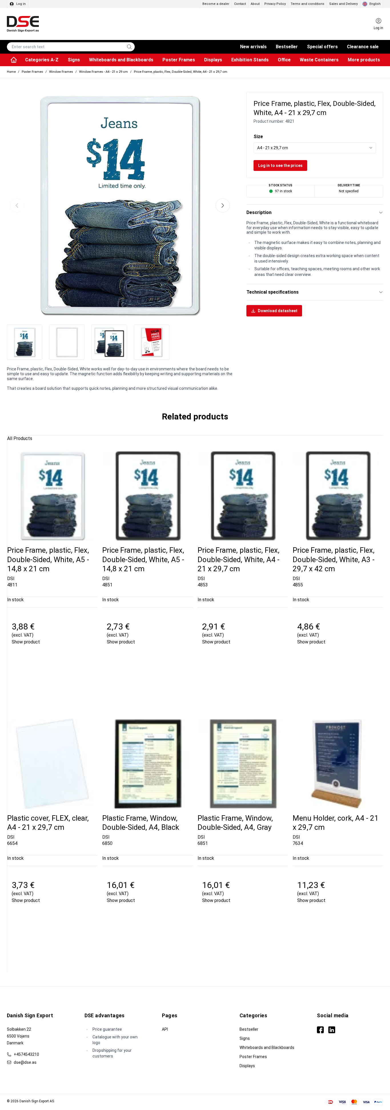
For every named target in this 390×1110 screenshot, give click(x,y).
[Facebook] (320, 1029)
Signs (245, 1038)
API (165, 1029)
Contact (240, 4)
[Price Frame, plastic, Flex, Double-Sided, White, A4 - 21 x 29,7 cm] (243, 496)
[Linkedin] (331, 1029)
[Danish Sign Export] (23, 24)
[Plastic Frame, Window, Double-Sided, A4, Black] (147, 764)
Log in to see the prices (280, 165)
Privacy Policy (275, 4)
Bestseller (249, 1029)
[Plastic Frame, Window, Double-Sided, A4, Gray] (243, 764)
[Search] (129, 47)
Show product (26, 642)
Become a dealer (215, 4)
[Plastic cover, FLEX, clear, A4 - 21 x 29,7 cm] (52, 764)
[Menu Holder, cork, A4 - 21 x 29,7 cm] (338, 764)
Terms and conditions (307, 4)
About (255, 4)
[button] (223, 205)
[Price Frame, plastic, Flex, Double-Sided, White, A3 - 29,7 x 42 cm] (338, 496)
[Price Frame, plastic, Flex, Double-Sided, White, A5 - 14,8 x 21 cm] (52, 496)
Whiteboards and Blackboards (267, 1047)
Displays (247, 1065)
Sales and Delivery (343, 4)
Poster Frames (253, 1056)
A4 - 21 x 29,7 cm (272, 148)
